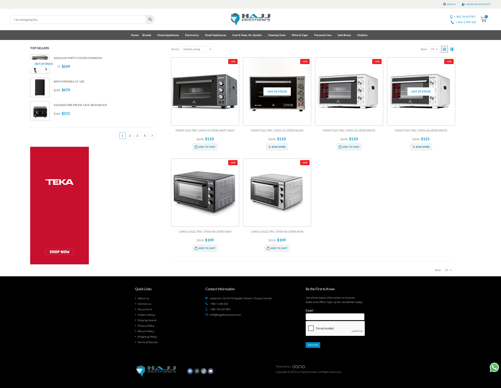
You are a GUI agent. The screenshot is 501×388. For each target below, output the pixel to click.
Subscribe (313, 344)
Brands (146, 35)
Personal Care (322, 35)
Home (135, 35)
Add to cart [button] (207, 147)
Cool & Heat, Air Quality (247, 35)
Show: (424, 49)
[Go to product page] (40, 87)
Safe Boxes (344, 35)
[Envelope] (211, 371)
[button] (444, 49)
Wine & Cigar (300, 35)
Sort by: (175, 49)
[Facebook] (190, 371)
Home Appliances (168, 35)
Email (310, 310)
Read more (279, 147)
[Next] (152, 135)
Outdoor (362, 35)
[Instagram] (197, 371)
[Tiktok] (204, 371)
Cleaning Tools (277, 35)
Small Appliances (215, 35)
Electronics (192, 35)
